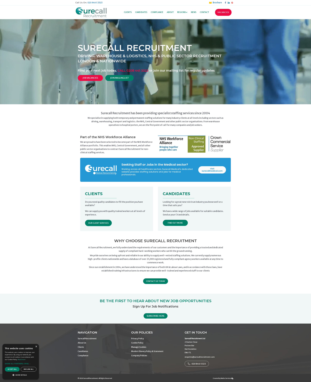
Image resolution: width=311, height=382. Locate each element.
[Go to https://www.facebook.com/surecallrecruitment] (226, 2)
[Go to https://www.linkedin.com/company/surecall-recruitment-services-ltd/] (229, 2)
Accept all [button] (12, 369)
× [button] (36, 346)
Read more (22, 359)
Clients (128, 12)
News (193, 12)
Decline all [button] (29, 369)
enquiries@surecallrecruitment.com (200, 357)
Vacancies (223, 12)
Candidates (141, 12)
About (170, 12)
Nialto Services (226, 378)
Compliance (157, 12)
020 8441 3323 (94, 2)
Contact (204, 12)
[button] (186, 12)
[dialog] (20, 362)
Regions (181, 12)
